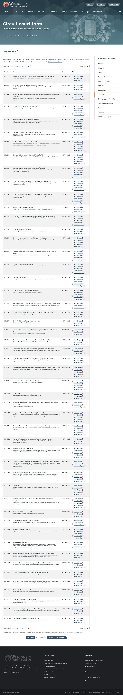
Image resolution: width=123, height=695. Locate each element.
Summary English (79, 80)
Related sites (96, 692)
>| (30, 66)
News (86, 669)
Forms (11, 36)
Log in (89, 4)
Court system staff (107, 692)
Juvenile (30, 36)
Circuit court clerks (50, 677)
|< (19, 66)
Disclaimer (76, 692)
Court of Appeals (50, 666)
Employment (88, 672)
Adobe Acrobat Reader (55, 62)
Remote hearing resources (92, 677)
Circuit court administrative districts (55, 669)
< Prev (22, 66)
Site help (83, 692)
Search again (14, 66)
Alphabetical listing (50, 674)
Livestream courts (90, 666)
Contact (117, 692)
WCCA (87, 680)
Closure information (90, 663)
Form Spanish (78, 108)
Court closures (114, 4)
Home (5, 36)
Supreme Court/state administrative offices (57, 663)
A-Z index (68, 692)
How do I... (100, 4)
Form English (78, 76)
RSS (90, 692)
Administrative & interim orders (94, 660)
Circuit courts (49, 672)
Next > (27, 66)
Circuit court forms (20, 36)
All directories (49, 660)
